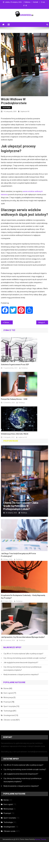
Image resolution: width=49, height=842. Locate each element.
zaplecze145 (24, 111)
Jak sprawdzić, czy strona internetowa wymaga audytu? (23, 637)
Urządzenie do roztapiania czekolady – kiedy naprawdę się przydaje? (23, 596)
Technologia (6, 107)
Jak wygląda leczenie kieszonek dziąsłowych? (21, 662)
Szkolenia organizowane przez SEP (15, 364)
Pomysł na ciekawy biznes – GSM (14, 399)
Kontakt (35, 2)
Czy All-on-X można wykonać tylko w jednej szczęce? (23, 654)
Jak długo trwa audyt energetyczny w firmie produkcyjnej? (18, 555)
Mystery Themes (40, 839)
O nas (43, 2)
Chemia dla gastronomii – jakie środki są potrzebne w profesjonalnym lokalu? (20, 506)
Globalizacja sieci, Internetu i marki (14, 434)
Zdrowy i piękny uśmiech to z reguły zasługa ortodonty (8, 322)
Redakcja (24, 368)
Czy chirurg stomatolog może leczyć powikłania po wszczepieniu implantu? (23, 668)
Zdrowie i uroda (9, 720)
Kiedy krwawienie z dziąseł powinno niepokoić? (21, 674)
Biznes (6, 688)
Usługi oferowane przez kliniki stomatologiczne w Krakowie (43, 322)
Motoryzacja (8, 697)
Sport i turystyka (10, 706)
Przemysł (7, 702)
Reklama (27, 2)
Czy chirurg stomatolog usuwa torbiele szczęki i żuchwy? (25, 658)
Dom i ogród (8, 693)
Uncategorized (9, 715)
